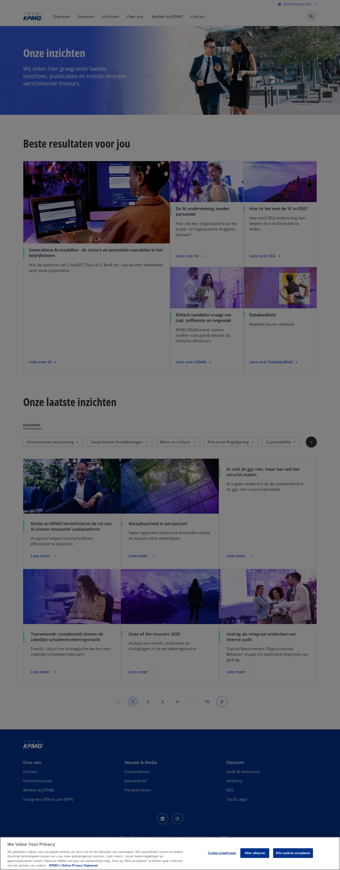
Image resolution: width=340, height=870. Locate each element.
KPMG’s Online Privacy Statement (73, 865)
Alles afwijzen (255, 853)
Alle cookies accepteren (293, 853)
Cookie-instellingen (222, 853)
